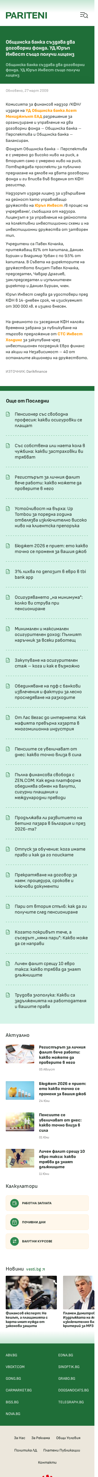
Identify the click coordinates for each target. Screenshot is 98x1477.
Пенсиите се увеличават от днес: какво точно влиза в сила (48, 752)
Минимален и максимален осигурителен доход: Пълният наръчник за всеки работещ (48, 634)
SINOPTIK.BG (68, 1367)
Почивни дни (34, 1222)
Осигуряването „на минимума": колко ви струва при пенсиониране (49, 603)
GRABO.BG (66, 1378)
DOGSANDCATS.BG (73, 1390)
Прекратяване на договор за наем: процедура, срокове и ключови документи (46, 880)
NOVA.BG (13, 1414)
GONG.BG (13, 1378)
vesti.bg (34, 1269)
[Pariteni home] (26, 15)
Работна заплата (37, 1203)
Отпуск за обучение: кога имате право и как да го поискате (50, 852)
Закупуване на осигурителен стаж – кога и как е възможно (47, 663)
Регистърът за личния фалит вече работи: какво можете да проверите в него (48, 482)
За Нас (19, 1438)
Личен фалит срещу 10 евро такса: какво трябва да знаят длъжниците (48, 969)
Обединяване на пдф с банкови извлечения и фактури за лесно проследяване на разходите (48, 691)
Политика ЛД (25, 1450)
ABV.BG (11, 1355)
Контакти (47, 1462)
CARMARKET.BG (19, 1390)
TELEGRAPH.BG (71, 1402)
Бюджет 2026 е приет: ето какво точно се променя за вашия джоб (51, 548)
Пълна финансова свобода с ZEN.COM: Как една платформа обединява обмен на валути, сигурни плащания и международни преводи (48, 786)
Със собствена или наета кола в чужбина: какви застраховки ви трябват (50, 451)
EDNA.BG (65, 1355)
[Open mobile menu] (84, 15)
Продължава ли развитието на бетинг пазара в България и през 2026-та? (50, 823)
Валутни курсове (37, 1241)
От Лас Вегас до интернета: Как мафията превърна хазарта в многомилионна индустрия (50, 723)
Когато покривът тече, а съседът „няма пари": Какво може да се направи (51, 937)
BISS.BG (12, 1402)
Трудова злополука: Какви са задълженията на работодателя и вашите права (50, 1000)
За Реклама (40, 1438)
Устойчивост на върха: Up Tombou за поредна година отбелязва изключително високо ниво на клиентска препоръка (51, 517)
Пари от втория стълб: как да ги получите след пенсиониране (51, 909)
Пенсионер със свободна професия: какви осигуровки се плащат (48, 420)
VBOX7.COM (15, 1367)
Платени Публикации (61, 1450)
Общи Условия (68, 1438)
